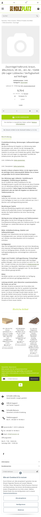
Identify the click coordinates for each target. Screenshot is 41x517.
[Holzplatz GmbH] (20, 9)
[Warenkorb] (38, 9)
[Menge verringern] (4, 111)
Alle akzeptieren (21, 498)
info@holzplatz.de (33, 264)
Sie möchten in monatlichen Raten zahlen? (20, 123)
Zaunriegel (24, 82)
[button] (14, 2)
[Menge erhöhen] (30, 111)
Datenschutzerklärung (9, 371)
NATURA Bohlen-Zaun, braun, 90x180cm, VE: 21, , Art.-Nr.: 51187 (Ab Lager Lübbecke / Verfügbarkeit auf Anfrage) (20, 334)
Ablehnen (21, 510)
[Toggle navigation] (4, 9)
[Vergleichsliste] (26, 3)
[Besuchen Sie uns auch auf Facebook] (20, 384)
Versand (26, 93)
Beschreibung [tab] (6, 137)
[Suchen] (38, 16)
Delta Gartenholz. (19, 160)
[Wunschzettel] (38, 3)
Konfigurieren (20, 504)
